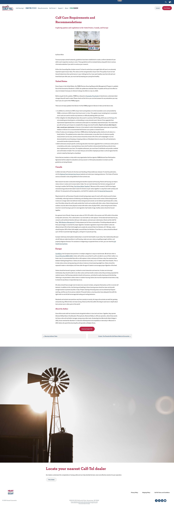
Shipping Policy (146, 492)
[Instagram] (159, 501)
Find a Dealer (51, 479)
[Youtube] (165, 501)
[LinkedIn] (162, 501)
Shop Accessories (43, 8)
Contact (158, 8)
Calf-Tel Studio (31, 8)
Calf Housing (19, 8)
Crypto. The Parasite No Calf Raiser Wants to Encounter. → (114, 336)
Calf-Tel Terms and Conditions (162, 492)
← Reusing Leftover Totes (50, 336)
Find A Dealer (167, 8)
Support (60, 8)
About (66, 8)
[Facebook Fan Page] (156, 501)
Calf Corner (52, 8)
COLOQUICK (74, 8)
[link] (120, 0)
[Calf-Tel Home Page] (7, 10)
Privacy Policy (134, 492)
